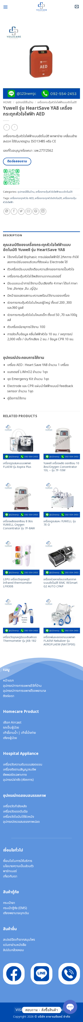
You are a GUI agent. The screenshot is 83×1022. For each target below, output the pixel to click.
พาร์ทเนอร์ (10, 871)
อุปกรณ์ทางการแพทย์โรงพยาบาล (24, 690)
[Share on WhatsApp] (6, 211)
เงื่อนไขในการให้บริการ (17, 860)
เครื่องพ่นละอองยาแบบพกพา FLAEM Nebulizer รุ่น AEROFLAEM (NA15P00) (59, 641)
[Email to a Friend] (28, 211)
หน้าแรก (8, 680)
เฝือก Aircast (12, 722)
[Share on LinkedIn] (43, 211)
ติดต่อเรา (8, 696)
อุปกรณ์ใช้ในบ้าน (24, 102)
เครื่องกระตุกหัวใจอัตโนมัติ (48, 198)
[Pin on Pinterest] (35, 211)
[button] (5, 7)
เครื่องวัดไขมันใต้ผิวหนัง (18, 816)
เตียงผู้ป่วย (10, 738)
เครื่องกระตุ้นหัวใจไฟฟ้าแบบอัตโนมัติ (57, 102)
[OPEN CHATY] (70, 1010)
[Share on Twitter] (21, 211)
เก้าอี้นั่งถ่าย (28, 732)
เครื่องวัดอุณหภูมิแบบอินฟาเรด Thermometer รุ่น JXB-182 (20, 639)
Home (7, 102)
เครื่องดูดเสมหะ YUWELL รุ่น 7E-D (60, 523)
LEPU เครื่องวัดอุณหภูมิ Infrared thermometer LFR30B (18, 583)
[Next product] (6, 127)
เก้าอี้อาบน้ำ (10, 732)
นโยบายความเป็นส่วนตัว (18, 866)
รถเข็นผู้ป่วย (11, 727)
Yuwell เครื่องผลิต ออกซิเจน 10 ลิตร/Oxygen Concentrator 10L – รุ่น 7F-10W (61, 467)
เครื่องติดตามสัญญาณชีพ (19, 769)
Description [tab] (12, 235)
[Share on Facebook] (14, 211)
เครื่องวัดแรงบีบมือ (15, 811)
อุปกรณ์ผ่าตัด (12, 779)
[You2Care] (41, 7)
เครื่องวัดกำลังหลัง (15, 806)
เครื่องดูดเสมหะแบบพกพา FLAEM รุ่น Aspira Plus (17, 465)
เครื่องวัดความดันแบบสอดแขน (22, 764)
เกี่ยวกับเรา (10, 876)
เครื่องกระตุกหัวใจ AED (22, 198)
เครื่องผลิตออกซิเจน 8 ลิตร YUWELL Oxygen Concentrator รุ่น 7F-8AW (19, 525)
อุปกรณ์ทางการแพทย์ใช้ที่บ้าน (22, 685)
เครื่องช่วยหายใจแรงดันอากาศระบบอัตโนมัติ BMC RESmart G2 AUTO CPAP (61, 583)
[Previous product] (14, 127)
